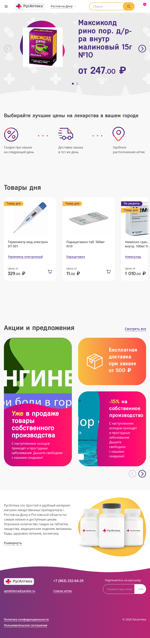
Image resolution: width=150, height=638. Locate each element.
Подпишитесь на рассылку (123, 580)
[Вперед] (142, 49)
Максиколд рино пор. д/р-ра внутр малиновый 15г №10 (105, 39)
